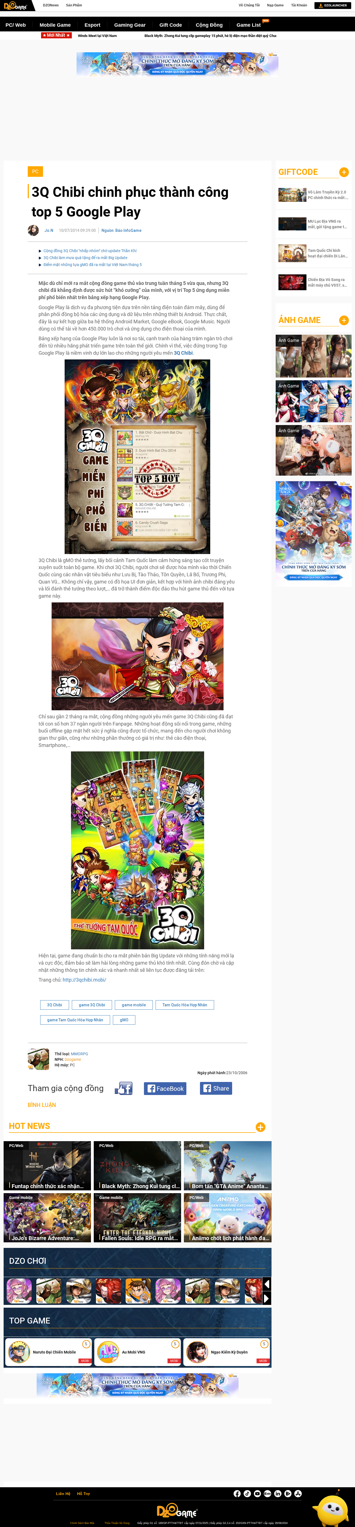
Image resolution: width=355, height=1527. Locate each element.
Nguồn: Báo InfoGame (121, 230)
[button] (267, 1298)
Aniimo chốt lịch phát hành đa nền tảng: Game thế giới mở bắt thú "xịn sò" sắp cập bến (231, 1238)
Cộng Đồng (209, 25)
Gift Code (170, 25)
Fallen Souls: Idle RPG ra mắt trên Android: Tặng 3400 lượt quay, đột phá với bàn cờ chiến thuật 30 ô (139, 1238)
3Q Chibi (54, 1005)
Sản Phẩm (74, 5)
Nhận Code (324, 195)
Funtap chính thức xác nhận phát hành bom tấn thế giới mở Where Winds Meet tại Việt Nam (51, 1186)
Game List (249, 25)
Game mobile (21, 1197)
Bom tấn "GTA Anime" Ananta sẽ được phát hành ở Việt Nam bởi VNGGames (222, 36)
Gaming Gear (130, 25)
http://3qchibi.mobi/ (84, 980)
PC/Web (16, 1145)
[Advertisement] (177, 122)
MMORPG (79, 1054)
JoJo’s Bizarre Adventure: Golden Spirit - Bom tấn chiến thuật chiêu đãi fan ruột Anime (49, 1238)
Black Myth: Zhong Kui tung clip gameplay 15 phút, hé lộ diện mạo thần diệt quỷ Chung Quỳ (141, 1186)
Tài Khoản (299, 5)
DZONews (51, 5)
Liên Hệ (63, 1493)
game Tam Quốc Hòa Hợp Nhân (75, 1020)
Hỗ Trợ (83, 1493)
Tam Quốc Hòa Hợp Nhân (185, 1005)
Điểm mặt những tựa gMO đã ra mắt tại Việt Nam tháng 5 (93, 264)
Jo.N (48, 230)
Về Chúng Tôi (249, 5)
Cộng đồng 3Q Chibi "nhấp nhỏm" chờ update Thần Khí (90, 251)
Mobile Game (55, 25)
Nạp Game (275, 5)
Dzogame (73, 1059)
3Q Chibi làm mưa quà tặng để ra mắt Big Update (85, 257)
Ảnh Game (299, 320)
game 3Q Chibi (92, 1005)
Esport (92, 25)
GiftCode (298, 172)
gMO (124, 1020)
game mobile (134, 1005)
